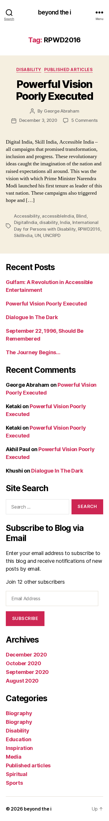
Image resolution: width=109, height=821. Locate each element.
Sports (14, 783)
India (65, 222)
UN (38, 235)
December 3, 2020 (38, 120)
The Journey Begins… (33, 352)
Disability (28, 69)
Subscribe (25, 618)
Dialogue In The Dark (32, 317)
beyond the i (54, 12)
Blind (81, 216)
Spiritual (16, 774)
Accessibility (27, 216)
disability (48, 222)
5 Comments (84, 120)
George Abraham (61, 111)
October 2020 (23, 663)
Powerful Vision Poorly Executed (54, 90)
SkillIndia (23, 235)
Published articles (68, 69)
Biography (19, 713)
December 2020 (26, 655)
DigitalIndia (25, 222)
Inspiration (19, 748)
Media (14, 757)
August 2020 (22, 681)
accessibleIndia (58, 216)
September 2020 (27, 672)
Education (18, 739)
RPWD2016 (89, 229)
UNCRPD (51, 235)
